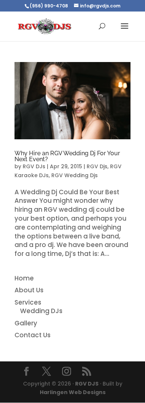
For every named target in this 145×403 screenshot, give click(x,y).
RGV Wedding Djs (74, 175)
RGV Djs (97, 166)
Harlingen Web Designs (73, 392)
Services (27, 302)
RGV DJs (34, 166)
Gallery (25, 323)
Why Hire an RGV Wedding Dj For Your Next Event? (67, 156)
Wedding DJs (41, 310)
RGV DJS (87, 383)
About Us (29, 290)
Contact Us (32, 335)
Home (24, 278)
